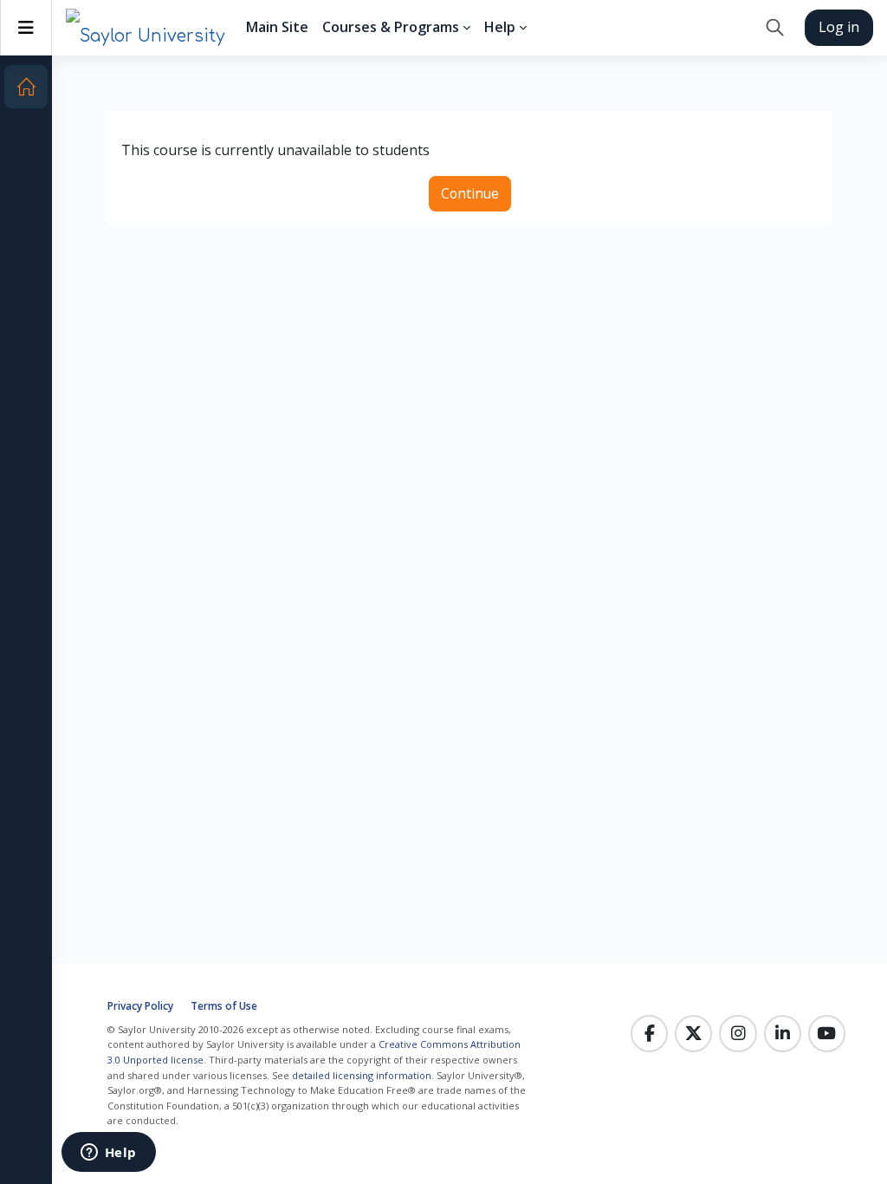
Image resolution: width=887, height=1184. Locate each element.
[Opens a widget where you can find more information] (108, 1153)
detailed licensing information (361, 1075)
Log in (839, 26)
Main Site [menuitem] (277, 26)
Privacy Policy (140, 1006)
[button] (775, 27)
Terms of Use (224, 1006)
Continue (470, 193)
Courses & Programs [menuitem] (390, 26)
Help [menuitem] (499, 26)
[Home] (26, 86)
